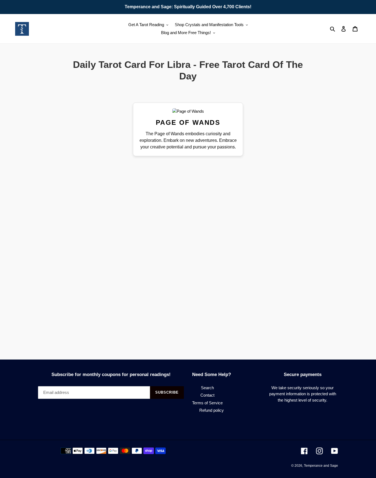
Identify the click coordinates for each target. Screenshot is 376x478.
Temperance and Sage (321, 466)
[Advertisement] (96, 179)
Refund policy (211, 410)
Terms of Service (207, 402)
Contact (207, 395)
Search (207, 387)
